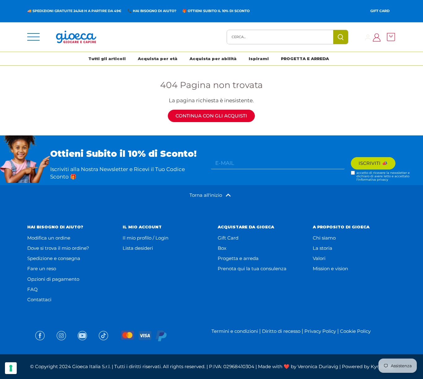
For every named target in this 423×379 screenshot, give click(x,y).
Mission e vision (330, 268)
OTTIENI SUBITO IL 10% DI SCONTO (219, 11)
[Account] (368, 37)
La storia (322, 248)
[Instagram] (61, 336)
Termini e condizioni (235, 331)
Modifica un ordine (48, 238)
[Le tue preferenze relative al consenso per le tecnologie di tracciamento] (11, 368)
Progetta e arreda (238, 258)
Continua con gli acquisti (211, 116)
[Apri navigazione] (33, 37)
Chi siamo (324, 238)
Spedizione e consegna (53, 258)
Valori (319, 258)
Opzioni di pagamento (53, 279)
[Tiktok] (103, 336)
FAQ (32, 289)
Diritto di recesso (281, 331)
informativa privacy (373, 179)
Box (222, 248)
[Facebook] (40, 336)
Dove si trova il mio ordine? (58, 248)
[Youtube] (82, 336)
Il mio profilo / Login (145, 238)
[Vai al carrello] (389, 37)
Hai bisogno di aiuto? (154, 11)
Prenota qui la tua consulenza (252, 268)
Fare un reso (41, 268)
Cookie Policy (355, 331)
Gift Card (380, 11)
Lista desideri (138, 248)
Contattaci (39, 299)
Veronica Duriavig (318, 366)
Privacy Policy (320, 331)
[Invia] (341, 37)
